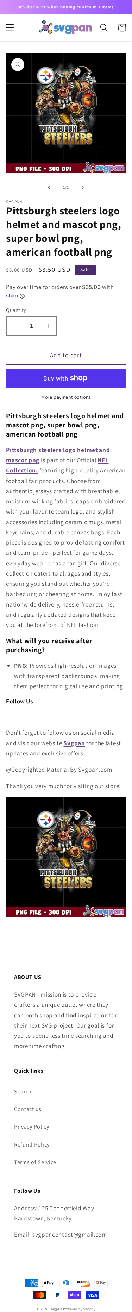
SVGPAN (25, 994)
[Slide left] (49, 187)
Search (23, 1091)
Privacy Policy (31, 1126)
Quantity (16, 310)
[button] (10, 28)
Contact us (28, 1109)
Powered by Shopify (79, 1309)
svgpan (56, 1309)
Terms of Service (35, 1162)
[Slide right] (82, 187)
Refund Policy (32, 1144)
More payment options (66, 397)
